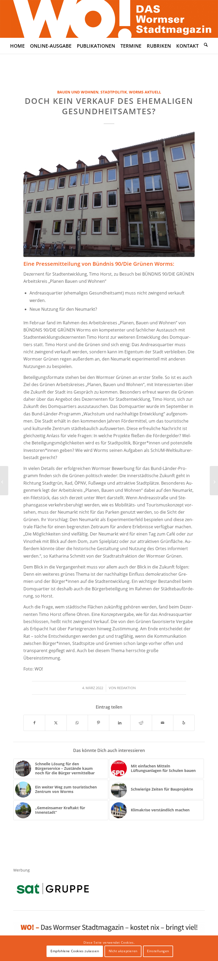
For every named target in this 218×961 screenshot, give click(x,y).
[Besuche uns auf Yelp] (183, 722)
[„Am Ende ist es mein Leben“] (4, 480)
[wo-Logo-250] (109, 19)
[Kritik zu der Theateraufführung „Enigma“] (214, 480)
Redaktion (126, 687)
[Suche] (205, 44)
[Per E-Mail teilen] (162, 722)
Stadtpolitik (113, 92)
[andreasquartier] (109, 192)
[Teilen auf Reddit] (141, 722)
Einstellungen (158, 951)
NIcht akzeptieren (123, 951)
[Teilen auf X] (55, 722)
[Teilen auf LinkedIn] (119, 722)
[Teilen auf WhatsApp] (77, 722)
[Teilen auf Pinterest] (98, 722)
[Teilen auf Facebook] (34, 722)
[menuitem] (17, 46)
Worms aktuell (145, 92)
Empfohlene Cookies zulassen (75, 951)
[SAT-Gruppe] (52, 888)
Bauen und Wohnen (77, 92)
